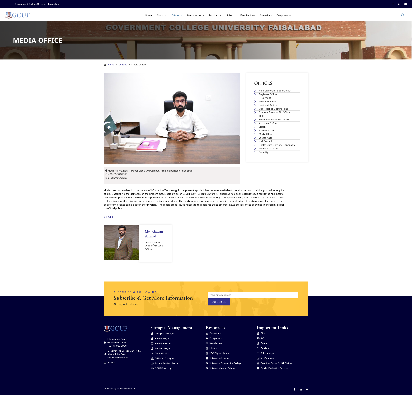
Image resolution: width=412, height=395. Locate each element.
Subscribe (219, 301)
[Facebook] (391, 4)
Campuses (282, 15)
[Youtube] (404, 4)
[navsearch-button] (402, 15)
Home (148, 15)
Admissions (266, 15)
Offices (175, 15)
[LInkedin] (398, 4)
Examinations (247, 15)
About (160, 15)
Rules (229, 15)
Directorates (194, 15)
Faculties (214, 15)
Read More (153, 255)
